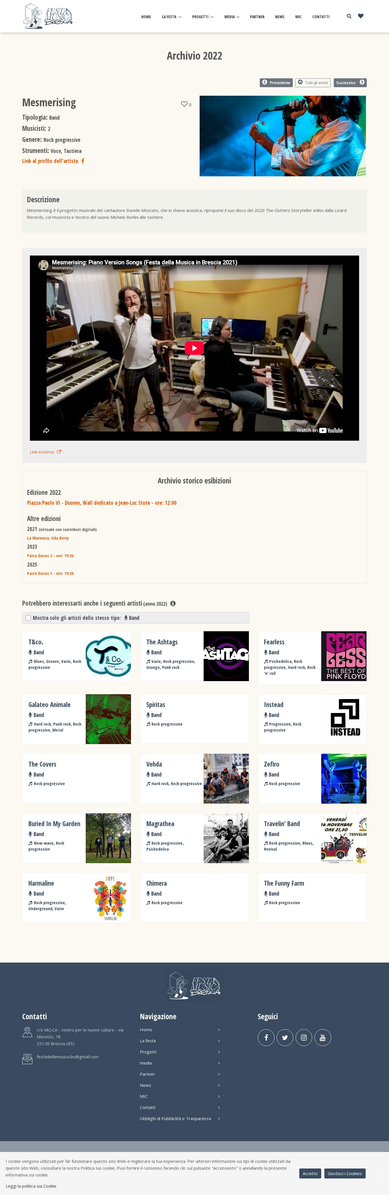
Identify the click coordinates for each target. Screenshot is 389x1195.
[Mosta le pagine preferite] (361, 16)
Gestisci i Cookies (345, 1173)
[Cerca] (349, 16)
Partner (257, 16)
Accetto (310, 1173)
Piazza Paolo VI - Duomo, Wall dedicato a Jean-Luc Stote (102, 502)
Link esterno (42, 452)
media (229, 16)
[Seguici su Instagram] (304, 1037)
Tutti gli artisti (317, 82)
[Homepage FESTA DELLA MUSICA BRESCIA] (48, 16)
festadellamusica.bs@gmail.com (68, 1056)
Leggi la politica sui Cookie (31, 1186)
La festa (169, 16)
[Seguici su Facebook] (266, 1037)
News (279, 16)
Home (146, 16)
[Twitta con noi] (285, 1037)
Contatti (320, 16)
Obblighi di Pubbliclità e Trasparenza (175, 1118)
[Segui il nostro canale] (322, 1037)
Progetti (200, 16)
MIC (298, 16)
